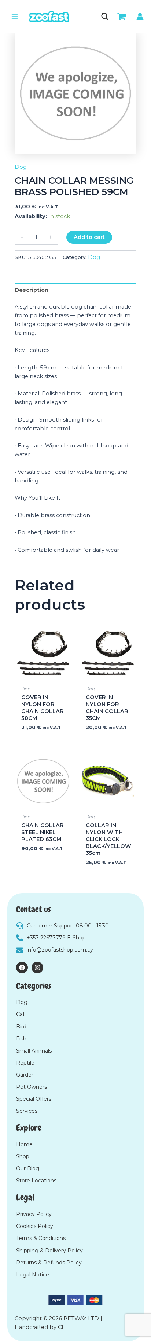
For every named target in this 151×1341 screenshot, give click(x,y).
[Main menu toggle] (14, 16)
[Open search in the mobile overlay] (104, 16)
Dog (21, 167)
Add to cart (89, 237)
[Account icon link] (140, 16)
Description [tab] (31, 290)
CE (61, 1327)
